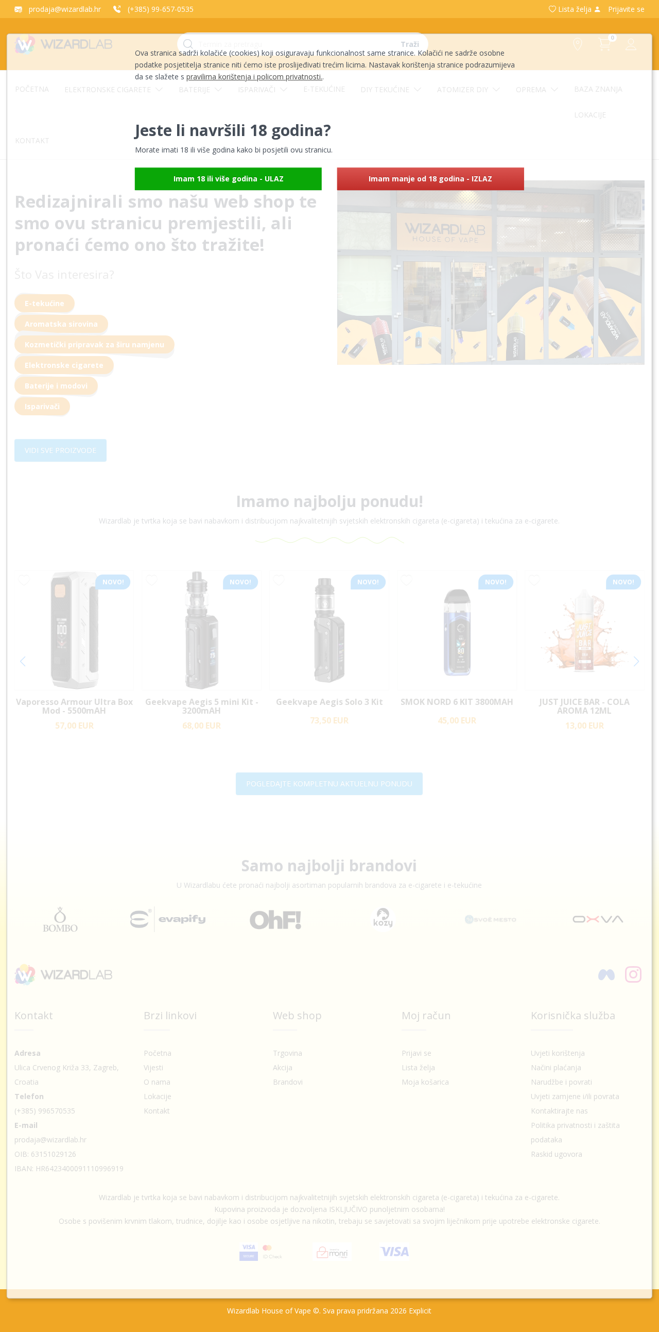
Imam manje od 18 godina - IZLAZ (430, 178)
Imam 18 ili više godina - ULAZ (229, 178)
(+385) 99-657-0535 (160, 9)
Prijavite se (625, 9)
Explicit (420, 1311)
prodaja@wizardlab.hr (64, 9)
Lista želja (575, 9)
